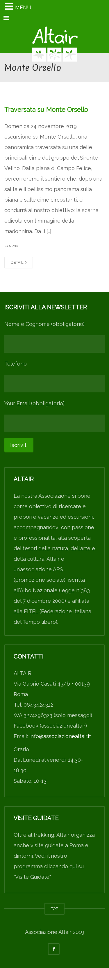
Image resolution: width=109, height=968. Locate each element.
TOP (54, 908)
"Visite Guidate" (32, 877)
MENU (23, 7)
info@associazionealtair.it (60, 736)
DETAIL (17, 262)
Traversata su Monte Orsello (46, 109)
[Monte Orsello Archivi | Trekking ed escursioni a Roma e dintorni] (54, 38)
